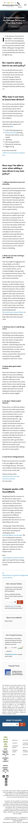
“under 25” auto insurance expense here (13, 153)
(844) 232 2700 (5, 744)
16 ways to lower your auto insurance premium (10, 477)
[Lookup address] (15, 602)
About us (14, 740)
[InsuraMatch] (9, 5)
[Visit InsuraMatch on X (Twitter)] (6, 784)
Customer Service (15, 746)
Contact (14, 743)
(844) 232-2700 (12, 606)
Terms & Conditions (17, 813)
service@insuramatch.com (9, 795)
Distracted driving (11, 132)
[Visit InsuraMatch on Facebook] (4, 776)
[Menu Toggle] (25, 4)
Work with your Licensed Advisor (13, 312)
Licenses (25, 754)
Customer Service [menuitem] (19, 6)
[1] (12, 126)
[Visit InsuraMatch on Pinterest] (6, 779)
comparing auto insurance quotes (13, 557)
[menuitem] (19, 3)
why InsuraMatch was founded (12, 535)
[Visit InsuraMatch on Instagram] (7, 776)
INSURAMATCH (13, 817)
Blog (13, 754)
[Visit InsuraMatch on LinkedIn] (6, 782)
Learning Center (15, 751)
